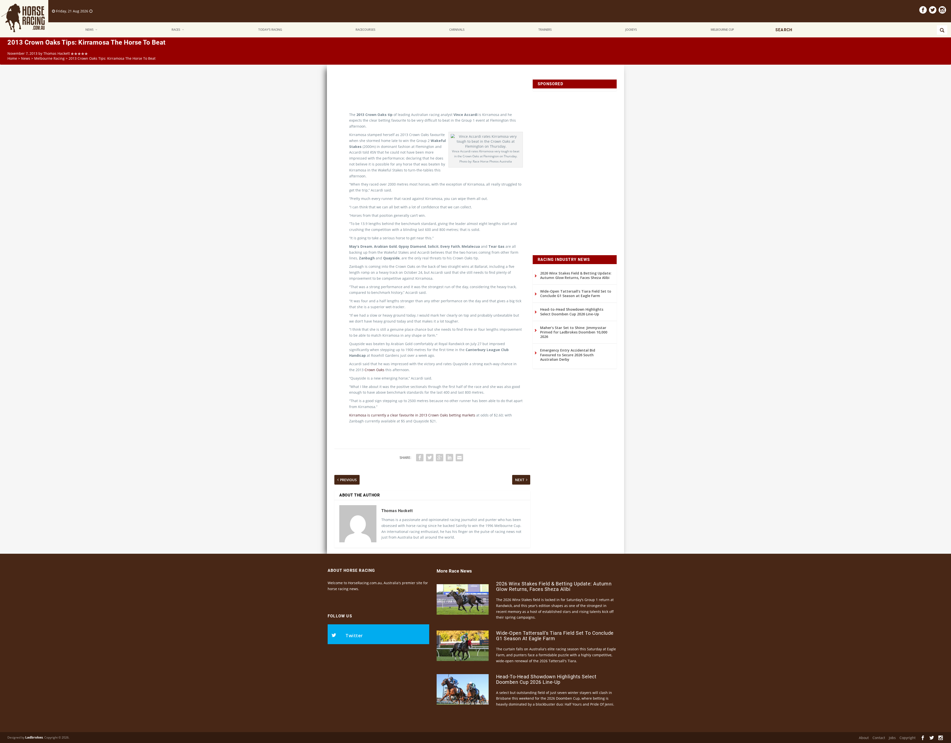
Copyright (907, 737)
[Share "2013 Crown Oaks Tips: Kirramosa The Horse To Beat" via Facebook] (420, 458)
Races (176, 30)
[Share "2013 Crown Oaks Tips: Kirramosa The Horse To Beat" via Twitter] (430, 458)
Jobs (892, 737)
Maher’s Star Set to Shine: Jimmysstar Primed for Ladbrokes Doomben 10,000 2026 (573, 332)
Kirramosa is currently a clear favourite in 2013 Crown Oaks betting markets (412, 415)
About (864, 737)
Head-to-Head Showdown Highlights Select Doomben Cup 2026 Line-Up (571, 311)
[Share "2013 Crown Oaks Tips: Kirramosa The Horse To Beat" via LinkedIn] (449, 458)
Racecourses (365, 30)
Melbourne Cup (722, 30)
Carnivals (457, 30)
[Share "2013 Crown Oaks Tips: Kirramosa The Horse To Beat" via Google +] (440, 458)
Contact (878, 737)
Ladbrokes (34, 737)
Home (12, 58)
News (89, 30)
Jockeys (631, 30)
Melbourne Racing (49, 58)
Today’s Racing (270, 30)
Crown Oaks (374, 369)
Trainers (545, 30)
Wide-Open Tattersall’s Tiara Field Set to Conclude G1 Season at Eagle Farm (575, 293)
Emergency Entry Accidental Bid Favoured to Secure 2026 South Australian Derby (567, 354)
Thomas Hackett (56, 53)
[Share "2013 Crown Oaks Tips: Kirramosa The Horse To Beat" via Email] (459, 458)
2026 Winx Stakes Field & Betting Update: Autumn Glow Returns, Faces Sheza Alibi (575, 275)
